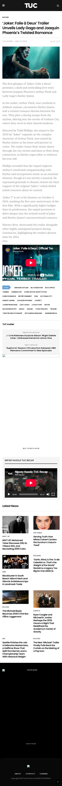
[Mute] (48, 494)
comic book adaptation (35, 292)
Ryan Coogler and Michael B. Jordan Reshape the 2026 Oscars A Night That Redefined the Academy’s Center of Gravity (44, 623)
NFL (4, 638)
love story (37, 305)
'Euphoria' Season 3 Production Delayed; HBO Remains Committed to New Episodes (31, 349)
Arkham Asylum (21, 287)
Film (36, 296)
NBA (4, 572)
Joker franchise (10, 305)
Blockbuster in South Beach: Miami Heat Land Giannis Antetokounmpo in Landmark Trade (15, 580)
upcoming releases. (34, 313)
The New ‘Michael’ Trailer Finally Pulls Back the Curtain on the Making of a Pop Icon (46, 647)
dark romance (9, 296)
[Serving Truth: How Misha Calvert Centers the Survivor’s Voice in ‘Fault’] (46, 523)
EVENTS (36, 611)
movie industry (10, 309)
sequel (30, 309)
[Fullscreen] (53, 494)
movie (47, 305)
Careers (44, 773)
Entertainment (25, 296)
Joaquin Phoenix (24, 300)
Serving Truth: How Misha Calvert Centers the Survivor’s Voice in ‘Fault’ (45, 541)
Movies (5, 17)
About (18, 773)
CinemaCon (16, 292)
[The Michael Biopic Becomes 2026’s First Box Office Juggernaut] (15, 597)
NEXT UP (6, 536)
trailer (53, 309)
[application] (31, 483)
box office (50, 287)
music (21, 309)
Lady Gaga (24, 305)
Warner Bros (51, 313)
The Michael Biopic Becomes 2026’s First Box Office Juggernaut (15, 613)
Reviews (37, 556)
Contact (30, 773)
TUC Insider (7, 41)
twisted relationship (12, 313)
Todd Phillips (41, 309)
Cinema (6, 292)
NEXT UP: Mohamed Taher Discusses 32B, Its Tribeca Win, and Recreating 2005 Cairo (14, 544)
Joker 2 (38, 300)
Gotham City (46, 296)
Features (37, 533)
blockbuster (37, 287)
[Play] (8, 494)
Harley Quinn (8, 300)
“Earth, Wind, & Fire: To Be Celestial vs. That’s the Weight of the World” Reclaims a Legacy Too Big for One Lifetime (46, 565)
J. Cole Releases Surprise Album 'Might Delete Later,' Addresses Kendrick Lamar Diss (31, 337)
